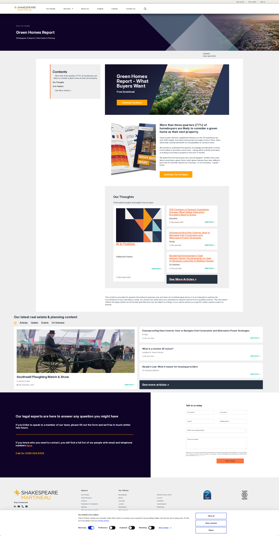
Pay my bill (240, 2)
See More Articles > (63, 90)
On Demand (58, 322)
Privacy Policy (201, 455)
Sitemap (84, 507)
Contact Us (130, 9)
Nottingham (123, 507)
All (15, 322)
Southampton (162, 504)
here (29, 445)
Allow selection (211, 523)
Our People (50, 9)
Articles (24, 322)
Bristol (121, 498)
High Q (262, 2)
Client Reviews (86, 498)
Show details (164, 528)
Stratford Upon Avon (164, 495)
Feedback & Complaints (89, 504)
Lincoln (159, 498)
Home (18, 26)
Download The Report (132, 102)
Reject (211, 530)
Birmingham (123, 495)
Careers (114, 9)
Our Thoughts (25, 26)
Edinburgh (160, 507)
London (121, 504)
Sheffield (160, 501)
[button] (176, 174)
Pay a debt (252, 2)
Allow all (211, 516)
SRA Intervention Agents (89, 510)
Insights (100, 9)
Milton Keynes (123, 510)
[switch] (112, 527)
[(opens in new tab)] (244, 495)
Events (44, 322)
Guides (34, 322)
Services (67, 9)
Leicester (122, 501)
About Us (85, 9)
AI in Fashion (58, 86)
